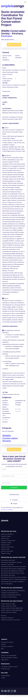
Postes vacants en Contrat (8, 606)
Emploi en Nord (5, 545)
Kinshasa (6, 36)
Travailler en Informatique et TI (9, 592)
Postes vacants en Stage (8, 604)
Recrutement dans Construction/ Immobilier (13, 566)
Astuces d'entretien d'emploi (9, 657)
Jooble (3, 677)
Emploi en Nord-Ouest (7, 547)
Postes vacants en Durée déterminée (11, 610)
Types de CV (4, 659)
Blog (2, 648)
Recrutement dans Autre (8, 560)
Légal (3, 76)
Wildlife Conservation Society (10, 438)
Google (15, 503)
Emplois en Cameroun (7, 617)
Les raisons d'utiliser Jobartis (9, 666)
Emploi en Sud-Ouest (7, 551)
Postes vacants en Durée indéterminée (12, 608)
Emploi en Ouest (5, 553)
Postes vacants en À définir (9, 612)
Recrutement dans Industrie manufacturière (13, 568)
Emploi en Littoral (6, 542)
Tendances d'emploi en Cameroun (10, 620)
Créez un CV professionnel (8, 655)
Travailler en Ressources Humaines (11, 595)
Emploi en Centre (6, 536)
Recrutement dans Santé (8, 575)
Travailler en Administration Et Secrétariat (13, 590)
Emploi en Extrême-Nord (8, 540)
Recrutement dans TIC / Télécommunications (13, 579)
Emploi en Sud (5, 549)
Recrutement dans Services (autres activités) (13, 577)
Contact (3, 644)
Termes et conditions (7, 509)
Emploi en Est (5, 538)
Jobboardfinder (5, 675)
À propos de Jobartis (7, 642)
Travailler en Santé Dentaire (9, 597)
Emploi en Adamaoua (7, 534)
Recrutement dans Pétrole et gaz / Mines (12, 573)
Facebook (15, 500)
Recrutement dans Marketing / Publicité (12, 571)
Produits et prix (5, 669)
